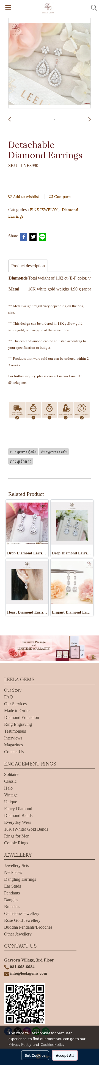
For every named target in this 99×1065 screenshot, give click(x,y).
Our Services (15, 703)
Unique (10, 801)
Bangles (11, 899)
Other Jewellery (18, 934)
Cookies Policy (52, 1044)
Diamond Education (21, 717)
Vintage (11, 795)
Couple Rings (16, 843)
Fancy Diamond (18, 808)
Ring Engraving (18, 724)
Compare (62, 196)
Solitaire (11, 774)
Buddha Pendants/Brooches (28, 927)
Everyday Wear (17, 822)
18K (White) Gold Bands (26, 829)
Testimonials (15, 731)
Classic (10, 781)
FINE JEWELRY (44, 209)
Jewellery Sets (16, 865)
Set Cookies (35, 1055)
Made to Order (17, 710)
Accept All (65, 1055)
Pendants (12, 893)
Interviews (13, 738)
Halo (8, 788)
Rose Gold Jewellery (22, 920)
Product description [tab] (28, 265)
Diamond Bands (18, 815)
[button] (92, 8)
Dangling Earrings (20, 879)
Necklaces (13, 872)
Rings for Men (16, 836)
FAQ (8, 697)
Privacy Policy (20, 1044)
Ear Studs (12, 886)
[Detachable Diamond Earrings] (49, 63)
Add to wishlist (25, 196)
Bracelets (12, 906)
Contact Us (14, 751)
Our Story (12, 690)
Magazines (13, 744)
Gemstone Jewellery (21, 913)
